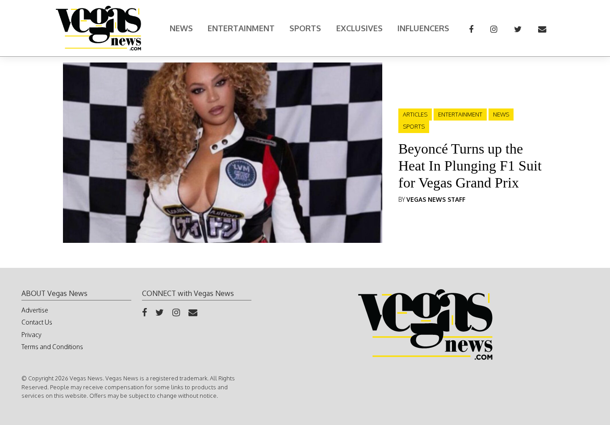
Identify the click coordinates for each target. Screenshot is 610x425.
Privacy (31, 334)
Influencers (423, 28)
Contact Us (36, 322)
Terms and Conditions (52, 346)
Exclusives (359, 28)
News (181, 28)
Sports (305, 28)
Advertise (34, 310)
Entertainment (241, 28)
